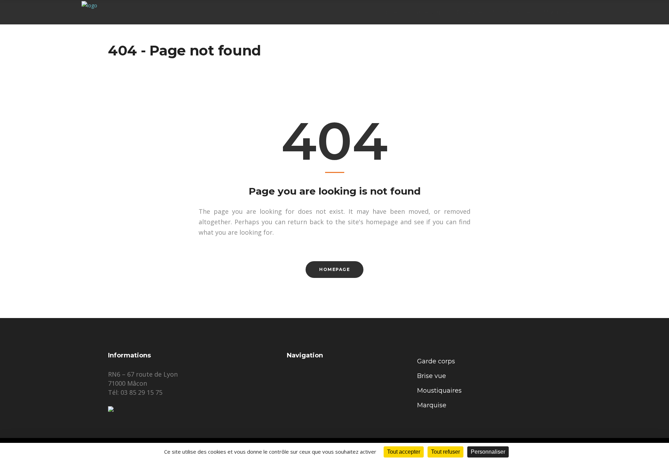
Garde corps (436, 361)
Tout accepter (403, 452)
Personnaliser (488, 452)
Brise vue (431, 376)
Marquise (431, 405)
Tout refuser (445, 452)
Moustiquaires (439, 390)
